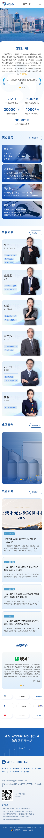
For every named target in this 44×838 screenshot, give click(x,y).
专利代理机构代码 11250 (10, 808)
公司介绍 (5, 768)
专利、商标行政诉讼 (11, 176)
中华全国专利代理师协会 (10, 817)
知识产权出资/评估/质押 (12, 215)
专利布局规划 (27, 193)
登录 (25, 3)
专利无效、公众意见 (11, 178)
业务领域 (16, 768)
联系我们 (27, 772)
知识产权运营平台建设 (12, 212)
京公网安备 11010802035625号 (23, 830)
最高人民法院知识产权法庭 (24, 811)
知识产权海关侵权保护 (28, 176)
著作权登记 (8, 159)
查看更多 (21, 25)
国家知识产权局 (25, 808)
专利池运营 (26, 212)
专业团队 (27, 768)
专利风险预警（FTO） (12, 193)
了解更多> (23, 74)
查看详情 (10, 469)
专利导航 (7, 195)
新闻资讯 (16, 772)
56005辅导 (25, 195)
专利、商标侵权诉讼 (11, 173)
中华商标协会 (24, 817)
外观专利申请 (9, 156)
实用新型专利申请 (22, 153)
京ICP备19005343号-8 (34, 827)
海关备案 (35, 195)
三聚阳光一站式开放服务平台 (11, 819)
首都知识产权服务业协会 (26, 814)
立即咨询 (22, 748)
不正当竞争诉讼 (26, 178)
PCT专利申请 (20, 156)
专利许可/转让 (21, 209)
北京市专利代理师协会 (9, 814)
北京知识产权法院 (8, 811)
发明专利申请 (9, 153)
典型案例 (38, 768)
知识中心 (5, 772)
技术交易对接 (9, 209)
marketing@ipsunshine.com (16, 781)
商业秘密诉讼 (25, 173)
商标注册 (31, 156)
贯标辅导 (16, 195)
